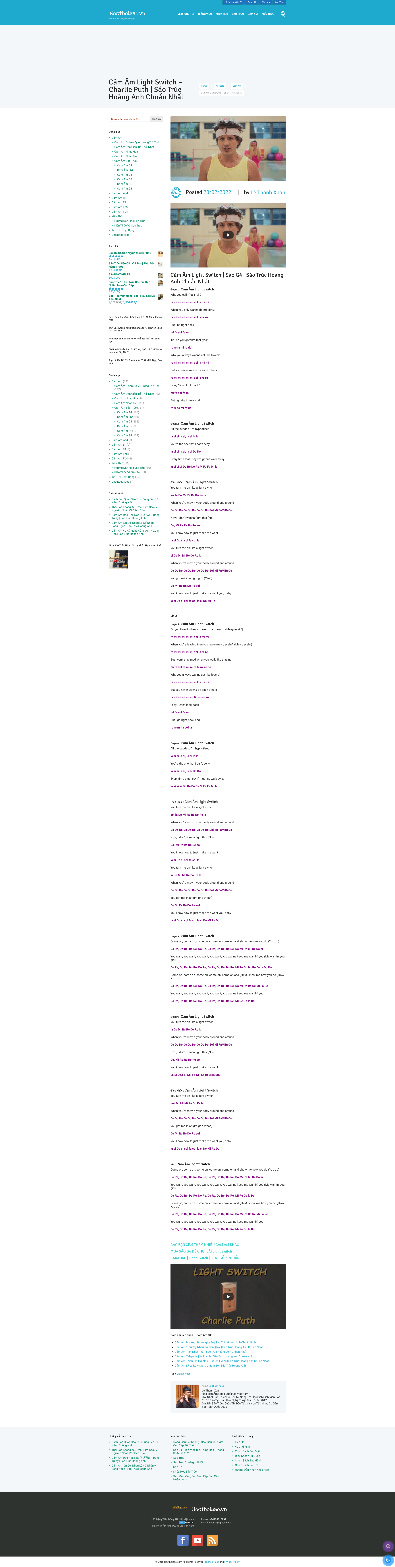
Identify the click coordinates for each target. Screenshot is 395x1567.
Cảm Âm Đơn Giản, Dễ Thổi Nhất (134, 147)
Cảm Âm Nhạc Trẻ (125, 156)
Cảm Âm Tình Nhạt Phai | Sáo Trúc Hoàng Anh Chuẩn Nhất (210, 1351)
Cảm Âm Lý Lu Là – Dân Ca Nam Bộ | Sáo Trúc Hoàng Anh (210, 1365)
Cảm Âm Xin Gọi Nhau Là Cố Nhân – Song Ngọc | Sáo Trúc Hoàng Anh (134, 524)
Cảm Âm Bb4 (125, 170)
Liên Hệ (239, 1442)
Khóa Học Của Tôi (233, 2)
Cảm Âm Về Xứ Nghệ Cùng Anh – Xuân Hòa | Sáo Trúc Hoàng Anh (136, 532)
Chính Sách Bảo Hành (248, 1460)
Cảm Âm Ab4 (120, 193)
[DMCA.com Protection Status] (186, 1522)
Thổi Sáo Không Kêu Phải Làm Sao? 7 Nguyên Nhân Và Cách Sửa (135, 329)
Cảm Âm (266, 2)
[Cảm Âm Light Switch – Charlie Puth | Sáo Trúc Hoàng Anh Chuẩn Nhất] (228, 148)
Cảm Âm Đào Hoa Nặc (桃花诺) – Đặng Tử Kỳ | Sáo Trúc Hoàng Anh (136, 516)
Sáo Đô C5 (179, 1467)
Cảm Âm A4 (124, 165)
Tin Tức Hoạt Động (123, 230)
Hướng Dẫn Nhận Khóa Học (252, 1469)
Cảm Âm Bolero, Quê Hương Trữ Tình (137, 142)
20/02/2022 (217, 192)
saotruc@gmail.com (220, 1522)
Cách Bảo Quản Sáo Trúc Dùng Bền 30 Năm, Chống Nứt (135, 318)
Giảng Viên (205, 13)
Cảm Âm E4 (119, 202)
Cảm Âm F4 (124, 184)
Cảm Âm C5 (124, 174)
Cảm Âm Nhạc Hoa (126, 151)
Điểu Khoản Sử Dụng (247, 1455)
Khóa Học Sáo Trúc (185, 1471)
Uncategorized (120, 234)
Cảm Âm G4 (124, 188)
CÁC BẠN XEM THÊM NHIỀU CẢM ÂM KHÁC (204, 1244)
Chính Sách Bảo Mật (247, 1451)
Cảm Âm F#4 (120, 211)
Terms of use (212, 1561)
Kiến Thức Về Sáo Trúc (128, 225)
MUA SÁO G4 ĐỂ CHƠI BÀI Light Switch (201, 1251)
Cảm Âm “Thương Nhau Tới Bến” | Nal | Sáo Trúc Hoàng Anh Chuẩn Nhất (219, 1347)
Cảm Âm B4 (119, 197)
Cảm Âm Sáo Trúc (125, 160)
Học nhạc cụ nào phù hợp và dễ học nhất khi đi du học (134, 340)
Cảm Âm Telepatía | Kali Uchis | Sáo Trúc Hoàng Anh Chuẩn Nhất (214, 1356)
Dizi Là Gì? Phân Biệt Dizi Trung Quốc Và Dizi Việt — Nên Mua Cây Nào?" (135, 351)
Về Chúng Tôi (186, 13)
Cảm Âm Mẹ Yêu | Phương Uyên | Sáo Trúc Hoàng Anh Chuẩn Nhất (215, 1342)
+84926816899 (218, 1519)
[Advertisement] (197, 48)
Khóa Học (222, 13)
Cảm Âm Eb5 (120, 207)
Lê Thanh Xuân (268, 193)
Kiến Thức (268, 13)
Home (204, 86)
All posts (220, 86)
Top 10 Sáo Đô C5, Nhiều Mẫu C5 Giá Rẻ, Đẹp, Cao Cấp (135, 362)
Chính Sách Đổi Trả (246, 1465)
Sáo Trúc (279, 2)
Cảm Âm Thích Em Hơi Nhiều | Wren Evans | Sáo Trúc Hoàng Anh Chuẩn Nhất (222, 1361)
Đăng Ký (252, 2)
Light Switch (184, 1373)
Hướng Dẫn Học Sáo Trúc (129, 220)
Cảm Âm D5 (124, 179)
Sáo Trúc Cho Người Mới (188, 1462)
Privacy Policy (232, 1561)
